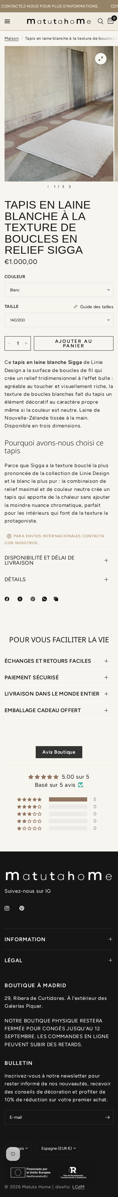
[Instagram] (11, 908)
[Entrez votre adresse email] (107, 1117)
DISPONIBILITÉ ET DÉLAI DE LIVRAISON (40, 560)
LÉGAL (13, 960)
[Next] (70, 186)
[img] (59, 777)
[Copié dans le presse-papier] (57, 599)
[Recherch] (101, 21)
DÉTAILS (15, 579)
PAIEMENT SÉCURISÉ (32, 677)
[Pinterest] (34, 599)
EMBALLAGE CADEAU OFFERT (43, 710)
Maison (12, 38)
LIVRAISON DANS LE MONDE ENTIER (52, 693)
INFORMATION (25, 939)
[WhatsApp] (45, 599)
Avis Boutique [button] (59, 752)
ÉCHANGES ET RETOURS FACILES (48, 661)
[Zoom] (101, 58)
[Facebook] (8, 599)
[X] (21, 599)
